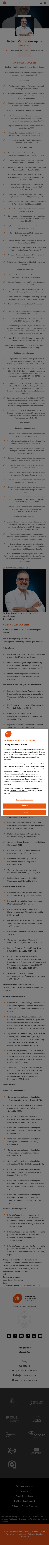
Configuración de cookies (24, 800)
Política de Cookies (31, 788)
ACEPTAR (24, 806)
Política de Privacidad (18, 791)
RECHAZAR (24, 812)
